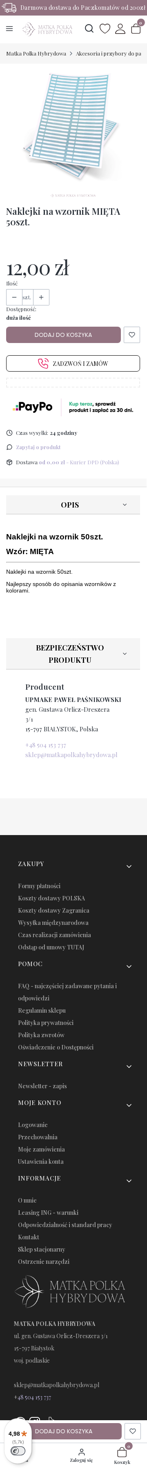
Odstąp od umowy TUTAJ (51, 947)
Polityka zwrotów (41, 1035)
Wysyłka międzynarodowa (53, 923)
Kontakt (28, 1237)
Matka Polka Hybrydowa (36, 53)
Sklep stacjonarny (41, 1249)
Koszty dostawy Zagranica (53, 910)
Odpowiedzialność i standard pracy (65, 1225)
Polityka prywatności (46, 1023)
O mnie (27, 1200)
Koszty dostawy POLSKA (51, 898)
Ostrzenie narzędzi (43, 1261)
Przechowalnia (38, 1137)
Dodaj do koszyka (63, 335)
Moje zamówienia (41, 1149)
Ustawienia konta (41, 1161)
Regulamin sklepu (42, 1010)
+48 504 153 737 (45, 745)
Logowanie (33, 1125)
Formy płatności (39, 886)
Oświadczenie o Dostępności (56, 1047)
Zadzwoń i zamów (80, 364)
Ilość (12, 283)
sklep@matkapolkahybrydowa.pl (71, 755)
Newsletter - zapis (42, 1086)
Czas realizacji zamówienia (54, 935)
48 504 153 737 (34, 1397)
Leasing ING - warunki (48, 1212)
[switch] (18, 1450)
